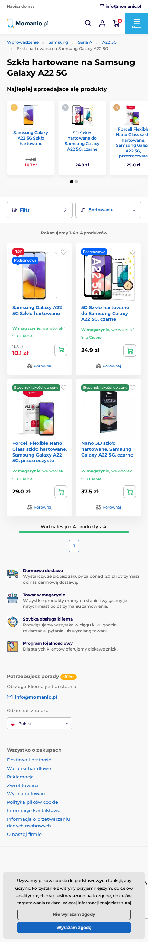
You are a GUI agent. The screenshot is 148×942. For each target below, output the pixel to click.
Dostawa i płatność (29, 759)
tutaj (126, 902)
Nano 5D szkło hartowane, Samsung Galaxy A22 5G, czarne (107, 449)
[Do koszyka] (61, 350)
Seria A (85, 42)
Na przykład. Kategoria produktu (60, 48)
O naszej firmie (24, 834)
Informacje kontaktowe (33, 810)
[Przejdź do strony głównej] (27, 23)
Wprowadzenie (23, 42)
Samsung (58, 42)
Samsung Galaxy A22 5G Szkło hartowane (30, 138)
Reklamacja (20, 776)
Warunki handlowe (29, 768)
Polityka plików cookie (32, 802)
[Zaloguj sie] (102, 23)
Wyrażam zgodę (74, 927)
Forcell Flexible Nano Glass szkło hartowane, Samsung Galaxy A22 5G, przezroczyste (39, 451)
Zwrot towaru (22, 785)
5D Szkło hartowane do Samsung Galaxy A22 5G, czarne (82, 141)
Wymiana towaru (27, 793)
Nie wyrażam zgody (74, 914)
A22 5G (109, 42)
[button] (88, 23)
